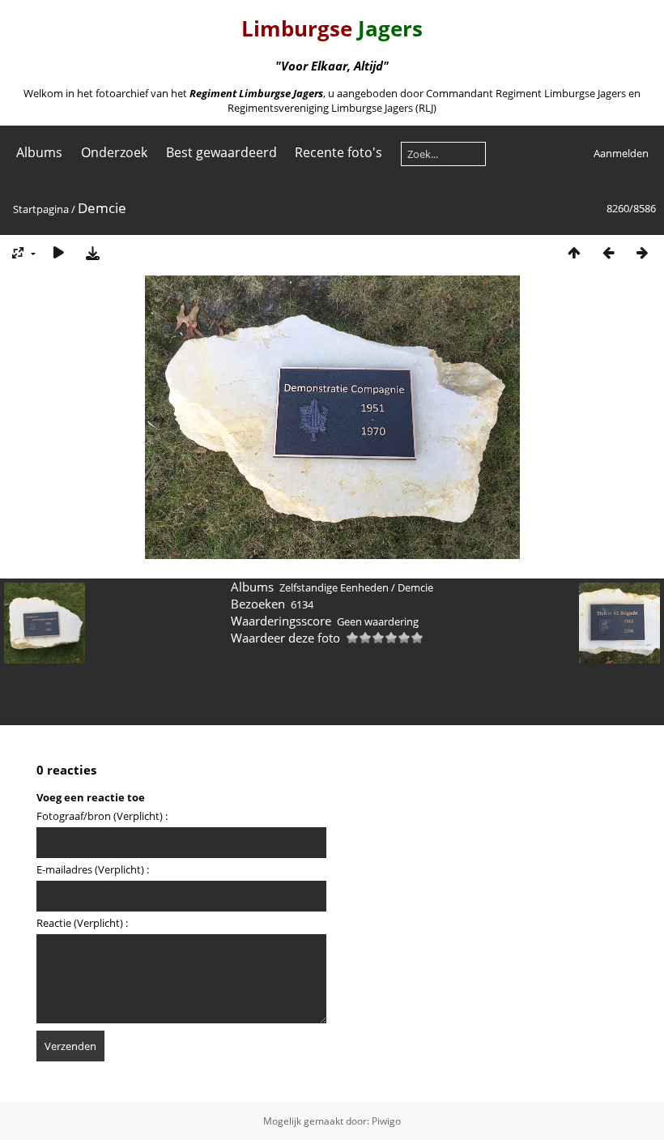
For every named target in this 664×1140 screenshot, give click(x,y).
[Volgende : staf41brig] (642, 252)
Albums (39, 152)
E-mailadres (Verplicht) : (92, 869)
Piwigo (386, 1121)
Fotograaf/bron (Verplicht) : (102, 816)
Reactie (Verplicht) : (82, 923)
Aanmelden (621, 153)
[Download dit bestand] (92, 252)
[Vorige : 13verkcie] (608, 252)
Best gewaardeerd (221, 152)
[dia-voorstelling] (58, 252)
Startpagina (41, 209)
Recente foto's (338, 152)
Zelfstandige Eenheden (334, 587)
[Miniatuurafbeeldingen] (574, 252)
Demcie (415, 587)
